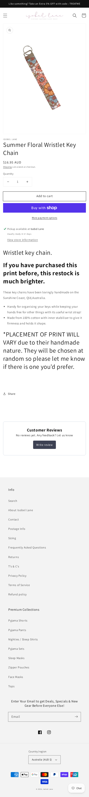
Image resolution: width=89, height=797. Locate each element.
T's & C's (13, 566)
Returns (13, 557)
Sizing (12, 538)
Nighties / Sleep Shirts (23, 639)
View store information (22, 240)
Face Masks (15, 677)
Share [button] (12, 394)
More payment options (44, 217)
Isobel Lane (48, 789)
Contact (13, 519)
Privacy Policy (17, 576)
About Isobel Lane (20, 510)
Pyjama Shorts (18, 620)
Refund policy (17, 594)
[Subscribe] (76, 716)
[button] (5, 15)
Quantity (8, 173)
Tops (11, 686)
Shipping (7, 167)
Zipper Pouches (18, 667)
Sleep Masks (16, 658)
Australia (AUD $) (42, 759)
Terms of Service (19, 585)
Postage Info (16, 529)
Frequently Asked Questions (27, 547)
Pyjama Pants (17, 630)
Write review (44, 445)
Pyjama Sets (16, 649)
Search (12, 501)
